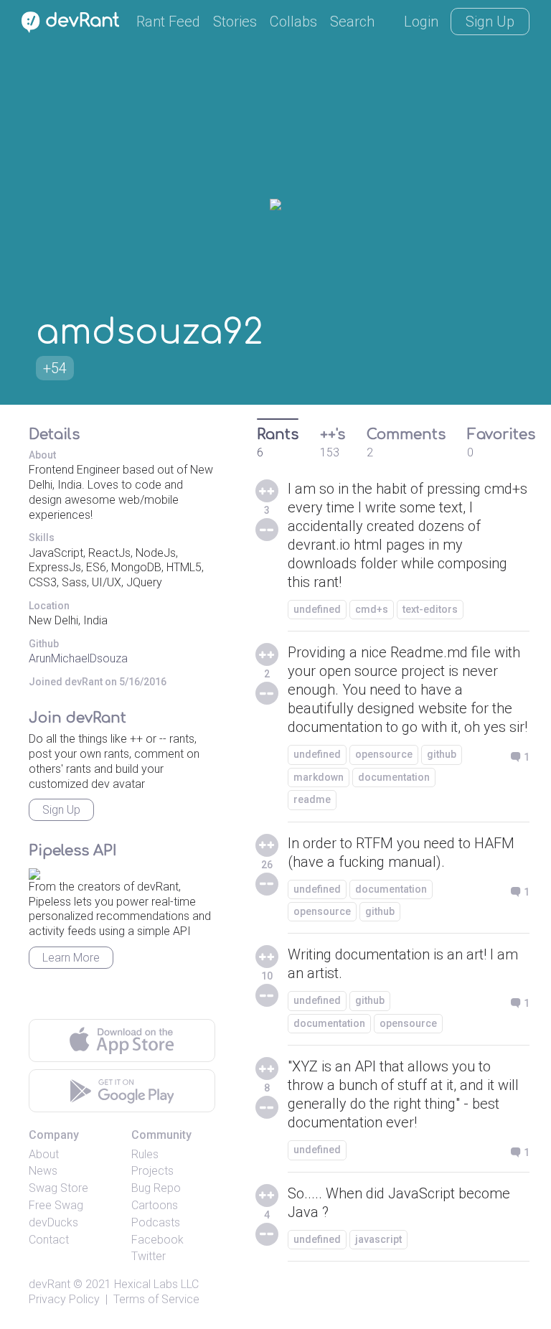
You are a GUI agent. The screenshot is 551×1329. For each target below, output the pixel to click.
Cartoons (154, 1205)
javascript (378, 1239)
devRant (49, 1284)
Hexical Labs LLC (156, 1284)
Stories (235, 21)
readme (312, 799)
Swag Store (58, 1188)
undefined (317, 609)
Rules (145, 1154)
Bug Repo (156, 1188)
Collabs (293, 21)
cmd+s (371, 609)
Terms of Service (156, 1299)
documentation (394, 777)
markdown (318, 777)
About (44, 1154)
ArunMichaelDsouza (78, 658)
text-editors (430, 609)
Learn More (71, 957)
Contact (49, 1239)
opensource (384, 754)
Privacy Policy (64, 1299)
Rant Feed (168, 21)
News (43, 1171)
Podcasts (155, 1222)
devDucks (53, 1222)
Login (421, 21)
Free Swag (56, 1205)
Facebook (157, 1239)
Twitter (148, 1256)
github (441, 754)
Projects (152, 1171)
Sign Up (490, 21)
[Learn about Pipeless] (34, 871)
